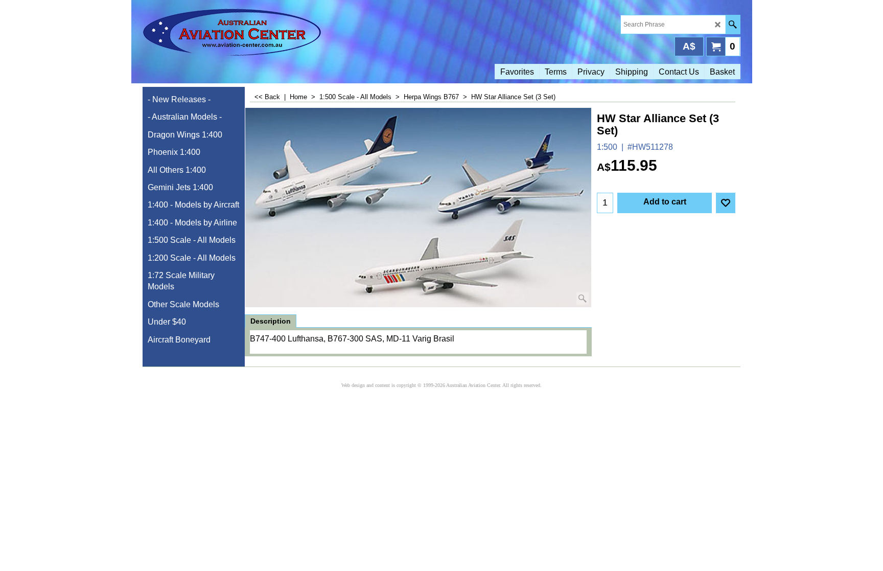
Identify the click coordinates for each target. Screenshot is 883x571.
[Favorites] (725, 203)
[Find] (732, 24)
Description (270, 321)
